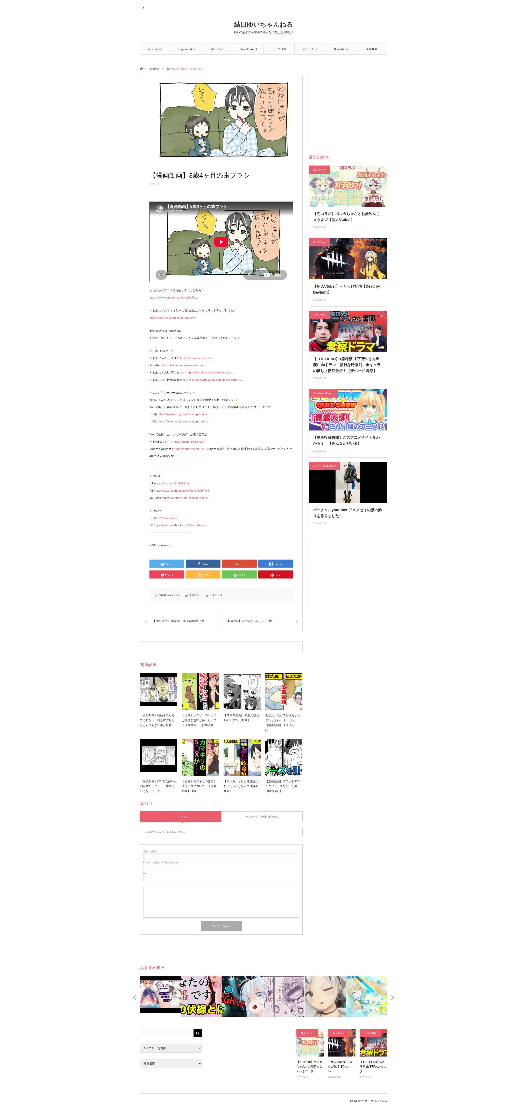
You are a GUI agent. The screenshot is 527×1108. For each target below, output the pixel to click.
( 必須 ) (150, 851)
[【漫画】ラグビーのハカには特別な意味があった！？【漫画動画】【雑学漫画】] (200, 691)
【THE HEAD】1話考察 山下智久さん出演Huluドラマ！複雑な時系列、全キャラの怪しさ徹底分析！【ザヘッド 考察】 (347, 365)
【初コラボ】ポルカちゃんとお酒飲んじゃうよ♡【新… (309, 1066)
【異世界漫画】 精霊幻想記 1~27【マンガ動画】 (241, 718)
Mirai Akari (217, 49)
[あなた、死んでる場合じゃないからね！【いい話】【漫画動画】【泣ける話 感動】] (283, 691)
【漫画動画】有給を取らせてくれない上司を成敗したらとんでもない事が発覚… (157, 720)
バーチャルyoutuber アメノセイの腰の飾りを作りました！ (347, 513)
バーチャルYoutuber (310, 51)
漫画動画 (371, 49)
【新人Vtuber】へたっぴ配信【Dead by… (341, 1066)
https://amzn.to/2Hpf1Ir (189, 448)
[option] (160, 996)
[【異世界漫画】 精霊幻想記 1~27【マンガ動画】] (242, 691)
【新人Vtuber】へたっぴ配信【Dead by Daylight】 (346, 289)
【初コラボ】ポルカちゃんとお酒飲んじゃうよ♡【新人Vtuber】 (346, 217)
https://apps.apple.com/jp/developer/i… (217, 379)
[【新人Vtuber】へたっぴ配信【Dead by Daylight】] (341, 1043)
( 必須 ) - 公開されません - (161, 862)
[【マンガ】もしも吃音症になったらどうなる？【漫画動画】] (242, 757)
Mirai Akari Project (323, 393)
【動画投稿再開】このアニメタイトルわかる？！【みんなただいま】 (346, 440)
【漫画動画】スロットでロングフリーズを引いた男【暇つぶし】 (282, 786)
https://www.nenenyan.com (195, 358)
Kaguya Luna (186, 49)
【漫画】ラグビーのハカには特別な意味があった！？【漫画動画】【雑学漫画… (199, 720)
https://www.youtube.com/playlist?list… (174, 297)
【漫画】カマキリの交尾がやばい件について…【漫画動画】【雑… (199, 786)
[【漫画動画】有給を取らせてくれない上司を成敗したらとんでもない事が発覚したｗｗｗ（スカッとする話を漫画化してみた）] (158, 691)
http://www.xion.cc (165, 518)
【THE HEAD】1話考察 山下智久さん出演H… (373, 1066)
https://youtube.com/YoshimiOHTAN (185, 497)
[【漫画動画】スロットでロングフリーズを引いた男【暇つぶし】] (283, 757)
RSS (142, 7)
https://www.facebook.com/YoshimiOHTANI (182, 490)
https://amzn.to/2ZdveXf (188, 441)
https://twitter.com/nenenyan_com (183, 365)
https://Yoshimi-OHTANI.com (172, 483)
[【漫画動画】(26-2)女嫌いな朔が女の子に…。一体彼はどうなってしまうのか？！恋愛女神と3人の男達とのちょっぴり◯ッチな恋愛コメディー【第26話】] (158, 757)
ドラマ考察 (279, 49)
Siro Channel (248, 49)
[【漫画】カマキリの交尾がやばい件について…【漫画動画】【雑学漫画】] (200, 757)
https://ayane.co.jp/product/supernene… (184, 414)
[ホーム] (141, 68)
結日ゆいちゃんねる (263, 24)
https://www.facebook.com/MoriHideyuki (180, 525)
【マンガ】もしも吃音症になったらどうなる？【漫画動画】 (241, 786)
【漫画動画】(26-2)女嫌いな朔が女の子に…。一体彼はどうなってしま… (158, 786)
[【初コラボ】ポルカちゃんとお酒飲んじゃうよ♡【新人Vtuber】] (310, 1043)
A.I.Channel (155, 49)
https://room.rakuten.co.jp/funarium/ (172, 317)
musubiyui (173, 595)
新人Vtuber (341, 49)
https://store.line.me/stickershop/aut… (210, 372)
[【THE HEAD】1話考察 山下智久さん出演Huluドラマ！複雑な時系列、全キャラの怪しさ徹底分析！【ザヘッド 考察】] (373, 1043)
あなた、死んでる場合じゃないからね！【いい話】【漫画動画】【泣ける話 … (282, 722)
